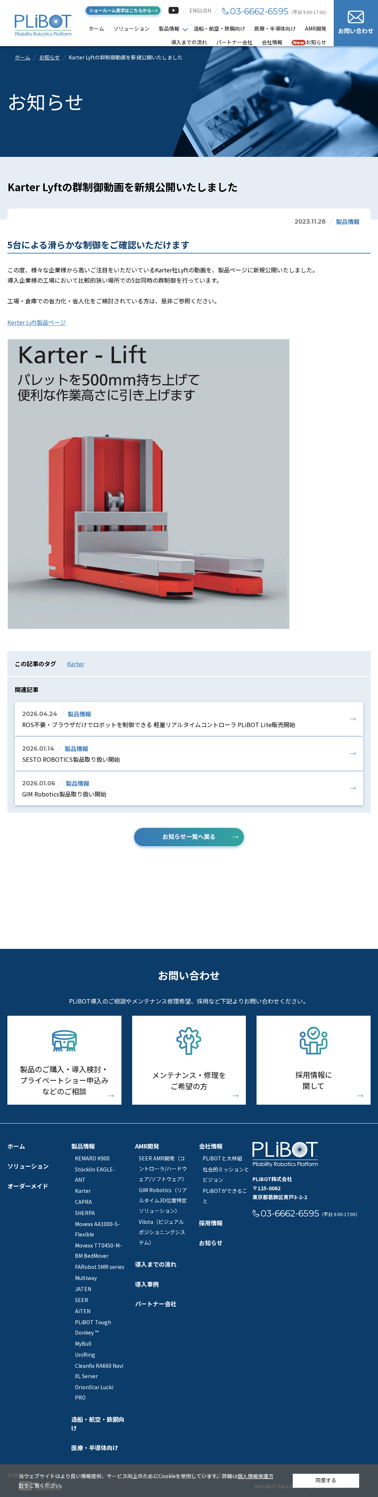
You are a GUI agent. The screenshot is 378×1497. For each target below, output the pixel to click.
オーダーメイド (27, 1186)
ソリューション (131, 28)
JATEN (83, 1289)
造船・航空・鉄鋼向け (219, 28)
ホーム (96, 28)
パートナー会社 (234, 42)
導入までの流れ (189, 42)
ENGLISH (200, 10)
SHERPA (85, 1212)
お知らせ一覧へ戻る (189, 836)
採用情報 (211, 1223)
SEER (81, 1300)
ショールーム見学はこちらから (120, 10)
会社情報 (272, 42)
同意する (326, 1480)
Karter (75, 663)
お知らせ (309, 42)
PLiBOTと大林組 (222, 1158)
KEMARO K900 (92, 1158)
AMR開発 (315, 28)
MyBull (83, 1343)
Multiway (86, 1277)
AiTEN (82, 1311)
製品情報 (169, 28)
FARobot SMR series (99, 1266)
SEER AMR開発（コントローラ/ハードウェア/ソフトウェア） (163, 1168)
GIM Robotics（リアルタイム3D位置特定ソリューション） (163, 1200)
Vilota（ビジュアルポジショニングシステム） (162, 1232)
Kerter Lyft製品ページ (36, 322)
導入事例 (147, 1284)
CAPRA (83, 1201)
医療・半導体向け (275, 28)
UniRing (85, 1354)
